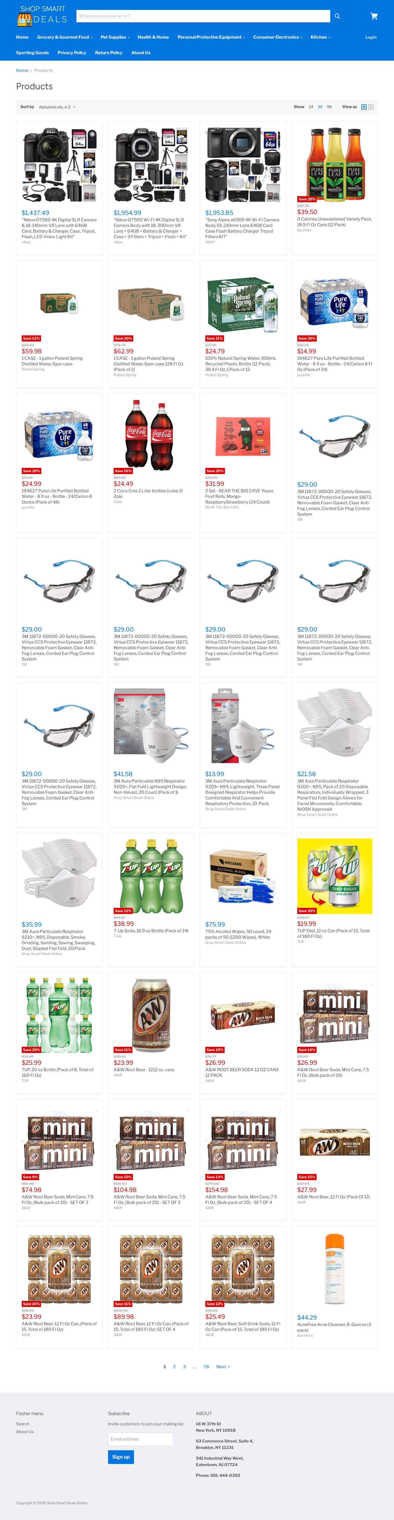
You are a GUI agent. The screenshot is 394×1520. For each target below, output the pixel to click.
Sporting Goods (32, 52)
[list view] (371, 107)
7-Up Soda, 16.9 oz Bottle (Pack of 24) (151, 930)
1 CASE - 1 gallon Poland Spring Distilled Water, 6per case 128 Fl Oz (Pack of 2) (148, 364)
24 (311, 106)
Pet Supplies (114, 37)
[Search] (337, 16)
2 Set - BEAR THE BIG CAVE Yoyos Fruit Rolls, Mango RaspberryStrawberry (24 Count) (239, 496)
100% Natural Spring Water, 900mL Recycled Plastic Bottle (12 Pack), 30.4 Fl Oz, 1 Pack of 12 (241, 364)
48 (329, 106)
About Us (140, 52)
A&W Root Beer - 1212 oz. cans (144, 1069)
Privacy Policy (72, 52)
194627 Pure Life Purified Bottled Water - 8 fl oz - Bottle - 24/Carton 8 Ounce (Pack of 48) (57, 496)
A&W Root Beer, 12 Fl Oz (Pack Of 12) (333, 1196)
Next (221, 1366)
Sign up (121, 1457)
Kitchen (319, 37)
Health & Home (153, 37)
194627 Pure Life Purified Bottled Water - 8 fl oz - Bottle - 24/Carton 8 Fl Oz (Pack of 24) (334, 364)
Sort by (27, 107)
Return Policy (108, 52)
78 (206, 1366)
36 (320, 106)
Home (22, 37)
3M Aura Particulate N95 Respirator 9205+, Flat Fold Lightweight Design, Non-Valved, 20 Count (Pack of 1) (150, 787)
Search (22, 1424)
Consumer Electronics (276, 37)
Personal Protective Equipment (210, 37)
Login (371, 37)
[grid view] (364, 107)
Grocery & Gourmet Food (63, 37)
